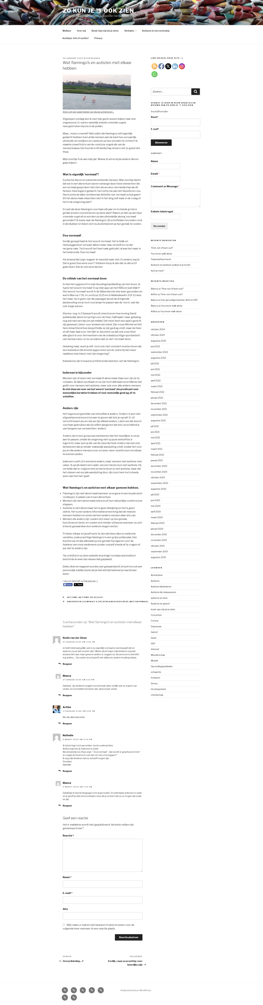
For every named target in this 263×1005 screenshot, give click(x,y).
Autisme (72, 597)
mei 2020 (156, 506)
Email (155, 173)
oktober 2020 (158, 477)
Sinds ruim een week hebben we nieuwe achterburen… (88, 112)
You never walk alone (161, 253)
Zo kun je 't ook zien (98, 10)
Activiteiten (157, 575)
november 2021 (159, 409)
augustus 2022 (158, 358)
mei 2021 (155, 437)
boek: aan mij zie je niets (163, 609)
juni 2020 (155, 500)
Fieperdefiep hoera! (161, 259)
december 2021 (159, 403)
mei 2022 (155, 375)
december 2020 (159, 466)
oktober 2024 (158, 329)
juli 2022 (155, 363)
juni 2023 (155, 346)
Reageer (67, 664)
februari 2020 (158, 523)
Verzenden (159, 226)
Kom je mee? (157, 270)
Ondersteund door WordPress (135, 990)
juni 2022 (155, 369)
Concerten (156, 615)
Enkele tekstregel (162, 211)
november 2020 (159, 472)
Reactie (68, 835)
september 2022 (159, 352)
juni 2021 (155, 432)
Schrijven (155, 677)
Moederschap (158, 655)
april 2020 (156, 511)
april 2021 (155, 443)
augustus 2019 (158, 557)
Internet (155, 649)
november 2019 (159, 540)
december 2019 (159, 534)
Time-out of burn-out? (162, 248)
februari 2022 (157, 392)
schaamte (156, 672)
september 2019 (159, 551)
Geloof (154, 632)
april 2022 (156, 380)
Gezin (153, 638)
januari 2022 (157, 397)
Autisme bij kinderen (161, 586)
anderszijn (74, 601)
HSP (153, 643)
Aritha (67, 707)
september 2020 (159, 483)
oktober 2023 (158, 335)
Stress (154, 683)
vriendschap (157, 695)
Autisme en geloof (91, 597)
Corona (154, 620)
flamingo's (90, 601)
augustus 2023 (158, 340)
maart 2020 (157, 517)
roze (126, 601)
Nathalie (68, 735)
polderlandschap (110, 601)
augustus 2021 (158, 420)
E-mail (67, 893)
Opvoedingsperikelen (162, 666)
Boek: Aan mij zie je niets (105, 30)
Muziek (154, 660)
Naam (67, 877)
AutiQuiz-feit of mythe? (75, 38)
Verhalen (129, 30)
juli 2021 (155, 426)
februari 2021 (157, 454)
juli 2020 (155, 494)
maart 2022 (157, 386)
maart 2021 (156, 449)
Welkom (66, 30)
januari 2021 (157, 460)
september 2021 (159, 415)
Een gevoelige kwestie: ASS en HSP (179, 300)
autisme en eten (159, 598)
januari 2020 (157, 528)
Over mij (81, 30)
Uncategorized (158, 689)
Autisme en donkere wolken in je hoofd (170, 265)
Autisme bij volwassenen (163, 592)
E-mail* (155, 129)
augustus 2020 (158, 489)
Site (65, 909)
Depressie (156, 626)
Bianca (95, 58)
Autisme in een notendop (156, 30)
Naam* (154, 117)
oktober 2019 (158, 546)
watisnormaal (139, 601)
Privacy (98, 38)
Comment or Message (165, 186)
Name (154, 161)
